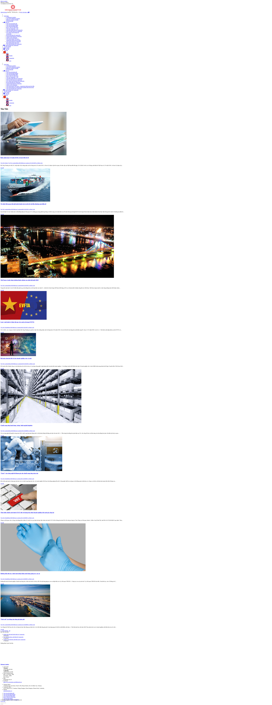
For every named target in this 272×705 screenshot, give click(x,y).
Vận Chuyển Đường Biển (9, 695)
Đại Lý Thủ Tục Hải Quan (9, 697)
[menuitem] (3, 14)
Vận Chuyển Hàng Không (9, 694)
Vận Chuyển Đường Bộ (8, 693)
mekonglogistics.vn (7, 690)
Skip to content (4, 1)
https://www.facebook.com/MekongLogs (12, 682)
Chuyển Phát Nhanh (8, 698)
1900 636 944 (4, 12)
